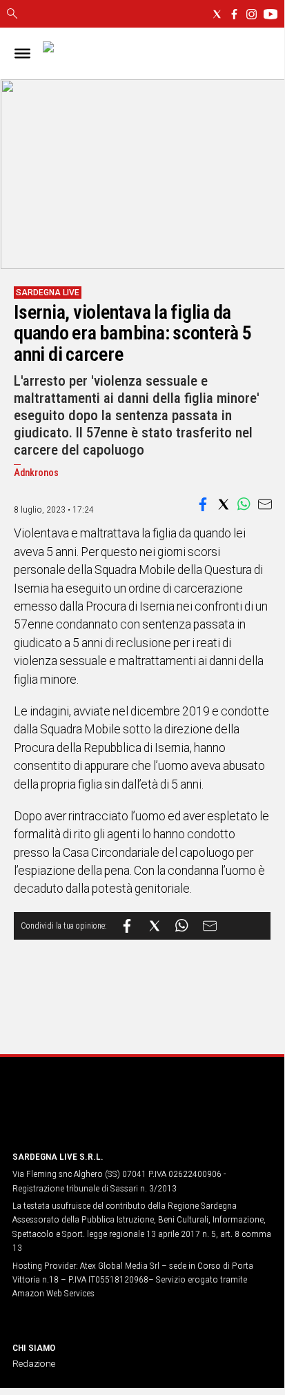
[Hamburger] (22, 53)
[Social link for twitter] (217, 14)
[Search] (12, 14)
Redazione (33, 1363)
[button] (203, 504)
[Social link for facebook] (234, 14)
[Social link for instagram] (251, 14)
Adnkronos (36, 473)
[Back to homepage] (84, 1113)
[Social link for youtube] (270, 14)
